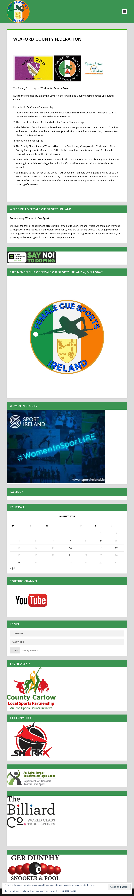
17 (116, 548)
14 (70, 548)
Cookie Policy (69, 890)
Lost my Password (30, 650)
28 (70, 562)
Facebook (17, 491)
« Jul (12, 568)
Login (15, 650)
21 (70, 555)
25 (19, 562)
